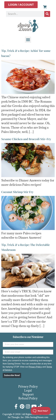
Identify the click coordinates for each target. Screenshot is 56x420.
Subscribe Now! (12, 375)
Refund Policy (28, 398)
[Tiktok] (40, 406)
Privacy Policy (35, 367)
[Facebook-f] (16, 406)
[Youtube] (34, 406)
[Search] (47, 14)
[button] (28, 40)
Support (28, 394)
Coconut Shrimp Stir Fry (17, 192)
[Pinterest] (22, 406)
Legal (28, 390)
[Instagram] (28, 406)
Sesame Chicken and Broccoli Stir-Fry (26, 139)
